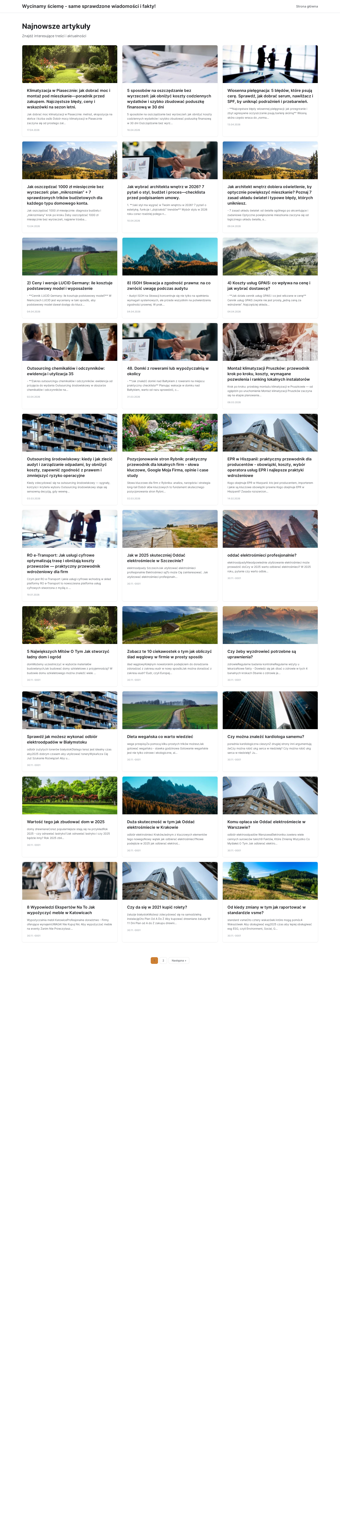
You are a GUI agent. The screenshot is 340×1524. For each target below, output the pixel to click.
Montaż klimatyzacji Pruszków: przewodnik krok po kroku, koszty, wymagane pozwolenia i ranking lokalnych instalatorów (268, 374)
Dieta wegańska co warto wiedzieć (160, 736)
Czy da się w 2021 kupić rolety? (157, 907)
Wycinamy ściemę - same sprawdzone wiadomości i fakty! (89, 6)
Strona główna (307, 6)
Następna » (179, 960)
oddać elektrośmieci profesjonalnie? (262, 555)
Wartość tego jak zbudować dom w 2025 (66, 821)
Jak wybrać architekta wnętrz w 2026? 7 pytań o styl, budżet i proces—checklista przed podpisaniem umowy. (166, 192)
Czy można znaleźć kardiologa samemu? (265, 736)
